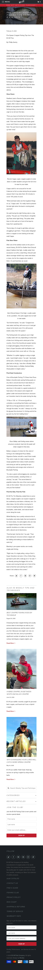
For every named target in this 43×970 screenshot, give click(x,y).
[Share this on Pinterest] (25, 575)
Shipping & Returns (15, 907)
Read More (10, 643)
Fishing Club (12, 893)
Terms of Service (14, 911)
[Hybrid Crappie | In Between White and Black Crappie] (21, 669)
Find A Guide (12, 888)
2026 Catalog (12, 878)
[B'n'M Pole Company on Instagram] (28, 857)
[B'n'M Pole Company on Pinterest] (23, 857)
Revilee (22, 958)
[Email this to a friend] (34, 575)
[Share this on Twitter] (16, 575)
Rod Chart (11, 902)
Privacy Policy (13, 897)
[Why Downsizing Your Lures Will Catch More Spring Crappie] (21, 737)
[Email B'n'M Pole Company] (33, 857)
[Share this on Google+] (29, 575)
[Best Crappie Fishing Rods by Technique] (21, 601)
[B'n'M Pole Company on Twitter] (8, 857)
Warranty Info (13, 916)
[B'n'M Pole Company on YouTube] (18, 857)
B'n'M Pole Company (18, 955)
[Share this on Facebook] (20, 575)
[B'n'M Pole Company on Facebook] (14, 857)
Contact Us (12, 883)
